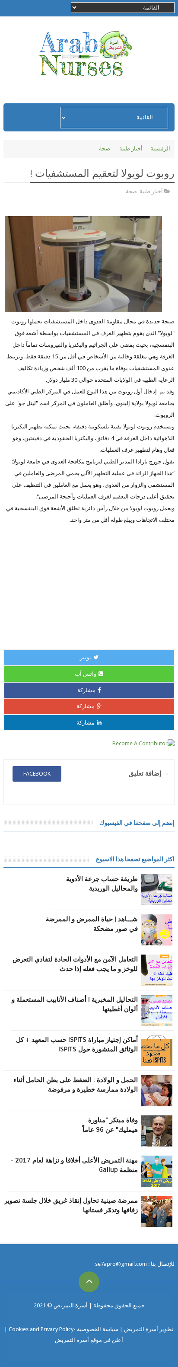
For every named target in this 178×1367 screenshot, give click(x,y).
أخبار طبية (131, 148)
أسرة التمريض (70, 1305)
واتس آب (85, 674)
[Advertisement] (89, 586)
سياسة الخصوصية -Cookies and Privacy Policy (63, 1329)
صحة (104, 148)
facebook (37, 773)
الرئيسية (160, 148)
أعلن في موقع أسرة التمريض (89, 1340)
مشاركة (86, 690)
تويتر (85, 657)
